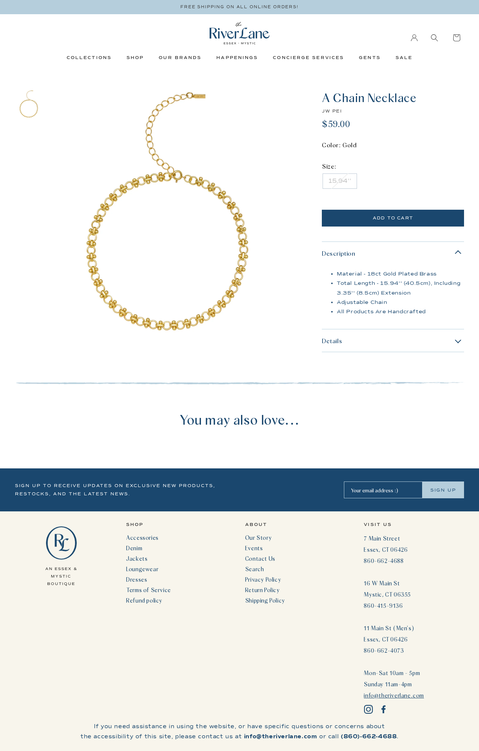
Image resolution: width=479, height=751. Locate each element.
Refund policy (144, 600)
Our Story (258, 537)
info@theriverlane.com (394, 695)
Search (254, 569)
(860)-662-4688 (369, 736)
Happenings (237, 57)
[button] (434, 38)
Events (254, 548)
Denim (134, 548)
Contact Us (260, 558)
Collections (89, 57)
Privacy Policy (263, 579)
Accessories (142, 537)
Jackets (136, 558)
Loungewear (142, 569)
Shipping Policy (265, 600)
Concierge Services (308, 57)
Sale (404, 57)
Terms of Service (148, 590)
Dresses (136, 579)
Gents (370, 57)
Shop (135, 57)
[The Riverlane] (239, 33)
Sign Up (443, 490)
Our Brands (180, 57)
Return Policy (262, 590)
